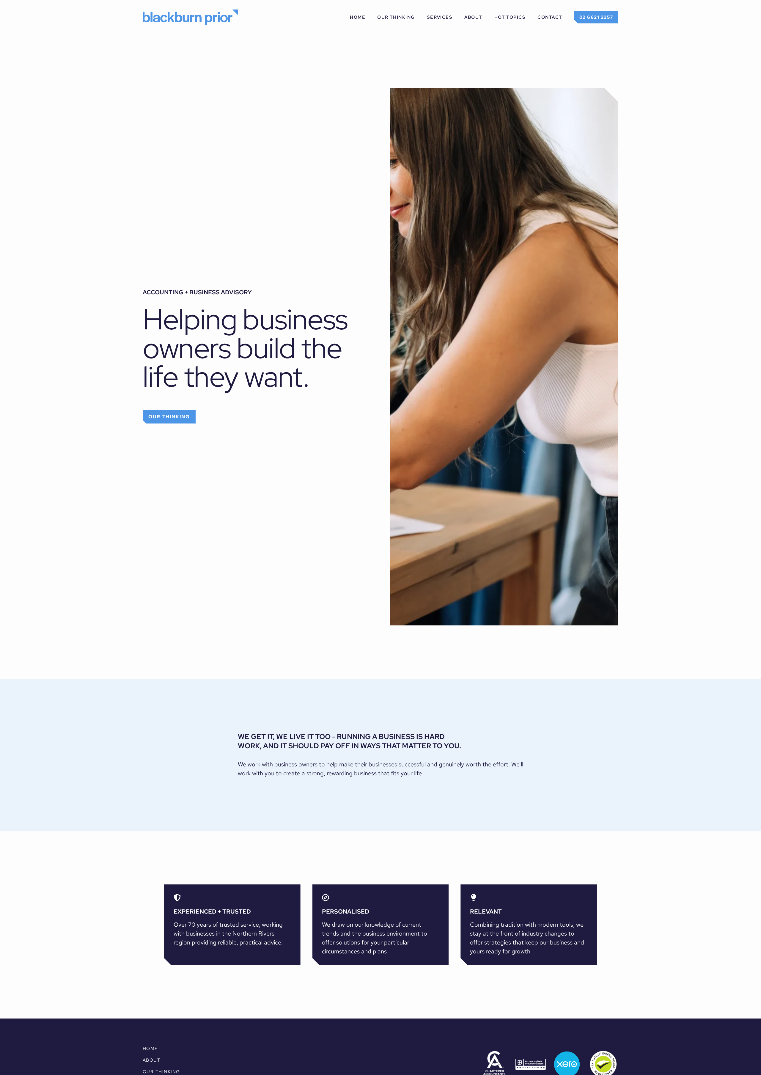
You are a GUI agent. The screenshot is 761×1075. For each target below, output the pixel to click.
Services (440, 17)
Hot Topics (510, 17)
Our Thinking (396, 17)
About (473, 17)
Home (357, 17)
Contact (549, 17)
